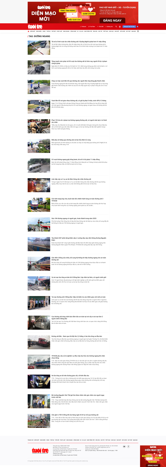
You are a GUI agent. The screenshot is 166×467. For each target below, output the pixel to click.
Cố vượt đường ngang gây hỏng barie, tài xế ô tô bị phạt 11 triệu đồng (76, 159)
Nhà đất (117, 31)
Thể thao (105, 31)
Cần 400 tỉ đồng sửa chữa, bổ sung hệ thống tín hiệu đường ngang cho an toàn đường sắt (79, 259)
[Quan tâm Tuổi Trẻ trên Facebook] (128, 446)
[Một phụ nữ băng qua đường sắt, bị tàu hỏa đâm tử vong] (39, 146)
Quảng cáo (110, 26)
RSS (116, 450)
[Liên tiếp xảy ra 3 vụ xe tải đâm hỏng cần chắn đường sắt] (39, 185)
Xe (77, 31)
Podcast (84, 26)
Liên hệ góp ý (111, 450)
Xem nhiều (39, 31)
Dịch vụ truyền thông (90, 450)
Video (44, 31)
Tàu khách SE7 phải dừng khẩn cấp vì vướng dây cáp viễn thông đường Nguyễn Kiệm (79, 239)
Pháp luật (59, 31)
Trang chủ (30, 440)
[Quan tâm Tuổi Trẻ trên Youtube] (124, 446)
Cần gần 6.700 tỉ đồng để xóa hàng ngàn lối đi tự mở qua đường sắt (75, 415)
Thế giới (53, 31)
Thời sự (48, 31)
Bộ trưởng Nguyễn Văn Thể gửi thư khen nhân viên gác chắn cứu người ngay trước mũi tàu (78, 396)
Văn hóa (95, 31)
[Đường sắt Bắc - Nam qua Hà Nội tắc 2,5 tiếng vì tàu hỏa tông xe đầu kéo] (39, 342)
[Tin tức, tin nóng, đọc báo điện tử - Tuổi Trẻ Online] (35, 26)
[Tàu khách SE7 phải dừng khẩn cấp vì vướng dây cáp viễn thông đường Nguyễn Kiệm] (39, 244)
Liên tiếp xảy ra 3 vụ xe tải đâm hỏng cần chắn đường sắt (71, 179)
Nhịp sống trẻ (88, 31)
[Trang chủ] (28, 31)
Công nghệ (73, 31)
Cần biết (101, 26)
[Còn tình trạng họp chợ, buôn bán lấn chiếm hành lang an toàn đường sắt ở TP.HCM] (39, 205)
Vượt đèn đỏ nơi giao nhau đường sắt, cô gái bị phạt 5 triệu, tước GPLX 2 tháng (79, 101)
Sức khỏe (122, 31)
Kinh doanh (66, 31)
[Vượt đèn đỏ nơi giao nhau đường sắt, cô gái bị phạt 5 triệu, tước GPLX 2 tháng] (39, 107)
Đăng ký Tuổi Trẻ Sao (129, 26)
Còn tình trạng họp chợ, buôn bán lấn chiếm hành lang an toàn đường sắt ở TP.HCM (77, 200)
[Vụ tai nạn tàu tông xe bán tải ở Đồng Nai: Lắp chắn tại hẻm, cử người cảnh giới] (39, 283)
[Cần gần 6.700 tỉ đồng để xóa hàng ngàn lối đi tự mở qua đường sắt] (39, 421)
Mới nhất (32, 31)
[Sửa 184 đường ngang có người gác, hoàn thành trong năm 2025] (39, 224)
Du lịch (81, 31)
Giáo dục (111, 31)
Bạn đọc (134, 31)
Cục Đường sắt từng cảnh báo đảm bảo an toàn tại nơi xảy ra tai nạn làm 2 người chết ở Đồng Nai (77, 318)
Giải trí (100, 31)
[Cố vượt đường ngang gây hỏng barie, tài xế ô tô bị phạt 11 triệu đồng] (39, 166)
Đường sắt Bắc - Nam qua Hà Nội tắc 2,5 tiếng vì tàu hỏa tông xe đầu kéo (77, 336)
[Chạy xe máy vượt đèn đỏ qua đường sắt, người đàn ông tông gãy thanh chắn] (39, 87)
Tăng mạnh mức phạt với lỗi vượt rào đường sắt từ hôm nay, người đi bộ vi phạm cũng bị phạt (79, 62)
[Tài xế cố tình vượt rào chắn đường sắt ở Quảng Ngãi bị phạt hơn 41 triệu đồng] (39, 48)
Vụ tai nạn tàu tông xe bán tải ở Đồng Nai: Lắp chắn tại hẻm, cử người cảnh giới (79, 277)
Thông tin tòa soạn (57, 453)
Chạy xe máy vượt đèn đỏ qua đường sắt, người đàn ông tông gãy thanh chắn (78, 81)
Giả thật (128, 31)
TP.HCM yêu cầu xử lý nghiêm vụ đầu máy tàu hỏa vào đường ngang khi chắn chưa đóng (78, 357)
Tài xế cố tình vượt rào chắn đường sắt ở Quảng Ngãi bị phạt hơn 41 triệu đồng (79, 42)
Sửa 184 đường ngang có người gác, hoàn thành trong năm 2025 (74, 218)
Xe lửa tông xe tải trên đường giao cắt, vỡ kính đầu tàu (70, 376)
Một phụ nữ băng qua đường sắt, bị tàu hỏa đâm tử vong (71, 140)
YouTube (92, 26)
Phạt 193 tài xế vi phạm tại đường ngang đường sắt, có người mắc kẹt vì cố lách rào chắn (79, 121)
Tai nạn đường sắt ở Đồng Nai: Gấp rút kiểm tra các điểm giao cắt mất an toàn (78, 297)
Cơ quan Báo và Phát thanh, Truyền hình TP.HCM (65, 455)
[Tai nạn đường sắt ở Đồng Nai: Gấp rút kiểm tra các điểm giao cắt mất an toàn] (39, 303)
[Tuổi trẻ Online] (40, 451)
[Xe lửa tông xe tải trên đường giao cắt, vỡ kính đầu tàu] (39, 382)
